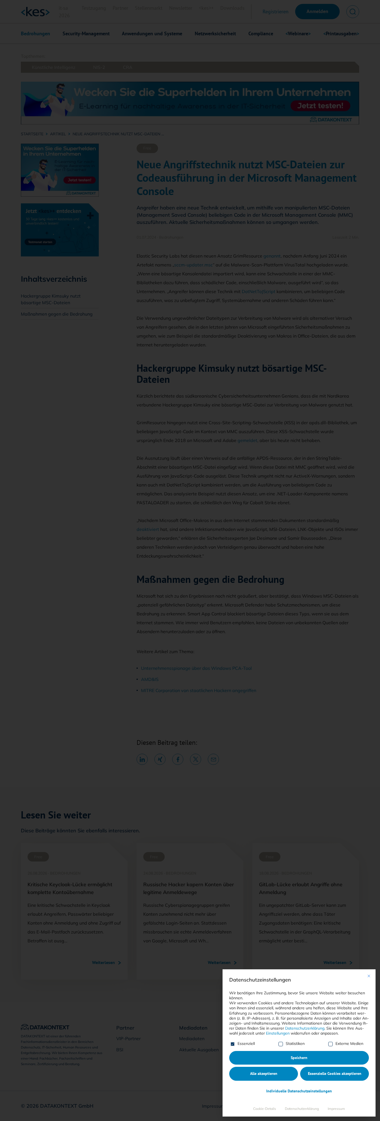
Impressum (336, 1109)
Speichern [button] (299, 1057)
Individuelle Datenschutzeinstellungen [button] (299, 1090)
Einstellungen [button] (278, 1033)
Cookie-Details (264, 1109)
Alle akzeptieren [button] (263, 1073)
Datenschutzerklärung (304, 1028)
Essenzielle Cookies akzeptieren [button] (334, 1073)
